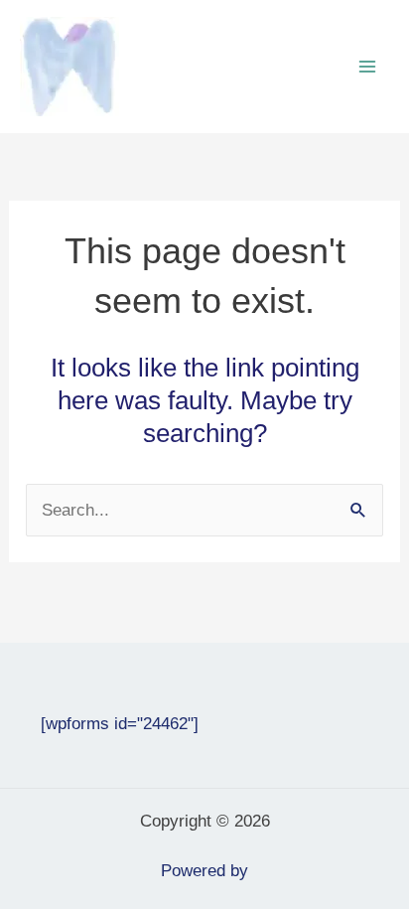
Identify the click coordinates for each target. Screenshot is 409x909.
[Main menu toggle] (367, 66)
